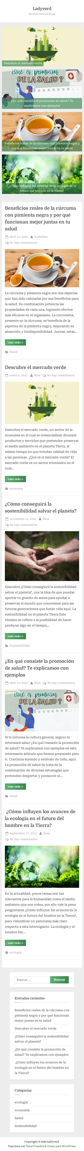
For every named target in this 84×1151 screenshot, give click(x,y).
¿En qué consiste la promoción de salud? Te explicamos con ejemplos (39, 668)
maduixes (40, 236)
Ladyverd (42, 8)
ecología (15, 952)
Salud (13, 351)
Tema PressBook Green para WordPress (51, 1146)
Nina (37, 375)
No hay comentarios (23, 243)
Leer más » (17, 343)
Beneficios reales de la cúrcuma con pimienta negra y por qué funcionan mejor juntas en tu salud (42, 1015)
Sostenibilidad (20, 645)
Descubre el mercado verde (35, 367)
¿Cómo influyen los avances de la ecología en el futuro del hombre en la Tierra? (40, 818)
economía (16, 488)
